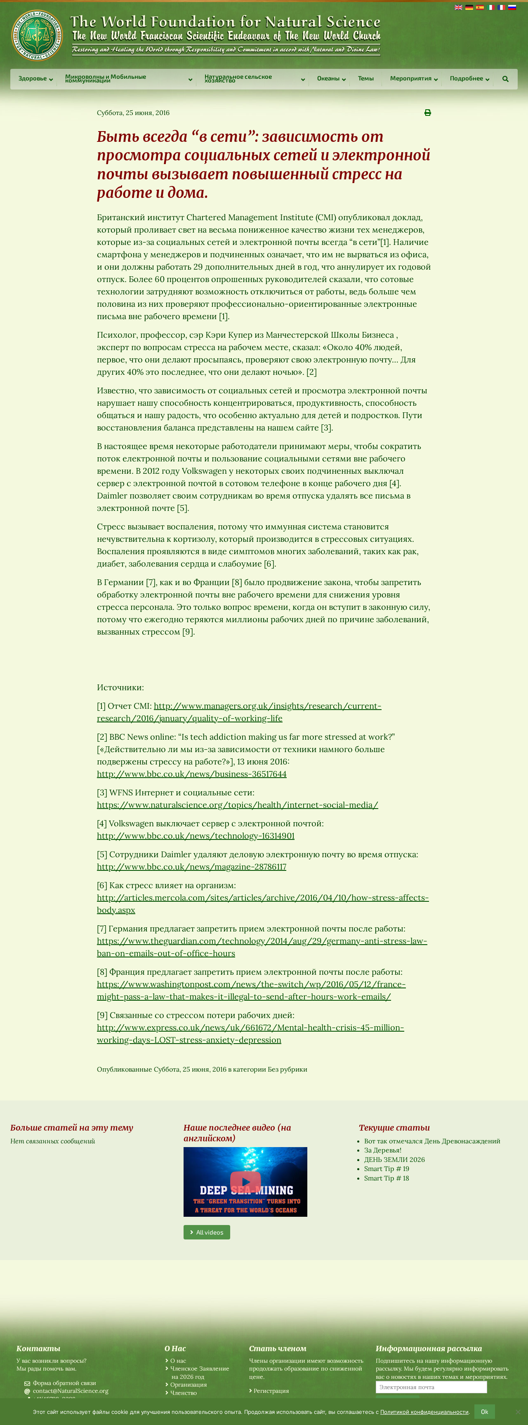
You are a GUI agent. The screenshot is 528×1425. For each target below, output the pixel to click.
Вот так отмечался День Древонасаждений (432, 1141)
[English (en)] (457, 6)
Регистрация (271, 1390)
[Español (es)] (479, 6)
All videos (208, 1232)
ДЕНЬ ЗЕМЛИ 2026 (394, 1159)
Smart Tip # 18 (386, 1178)
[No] (518, 1412)
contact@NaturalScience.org (70, 1390)
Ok (484, 1411)
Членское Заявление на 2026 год (199, 1372)
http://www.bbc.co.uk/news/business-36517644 (192, 774)
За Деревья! (382, 1150)
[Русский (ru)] (511, 6)
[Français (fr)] (500, 6)
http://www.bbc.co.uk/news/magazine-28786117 (191, 866)
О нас (178, 1360)
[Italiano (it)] (490, 6)
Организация (188, 1384)
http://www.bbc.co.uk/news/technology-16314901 (196, 835)
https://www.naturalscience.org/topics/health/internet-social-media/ (237, 805)
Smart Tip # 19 (386, 1168)
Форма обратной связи (64, 1383)
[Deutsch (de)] (468, 6)
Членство (183, 1393)
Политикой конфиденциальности (424, 1412)
